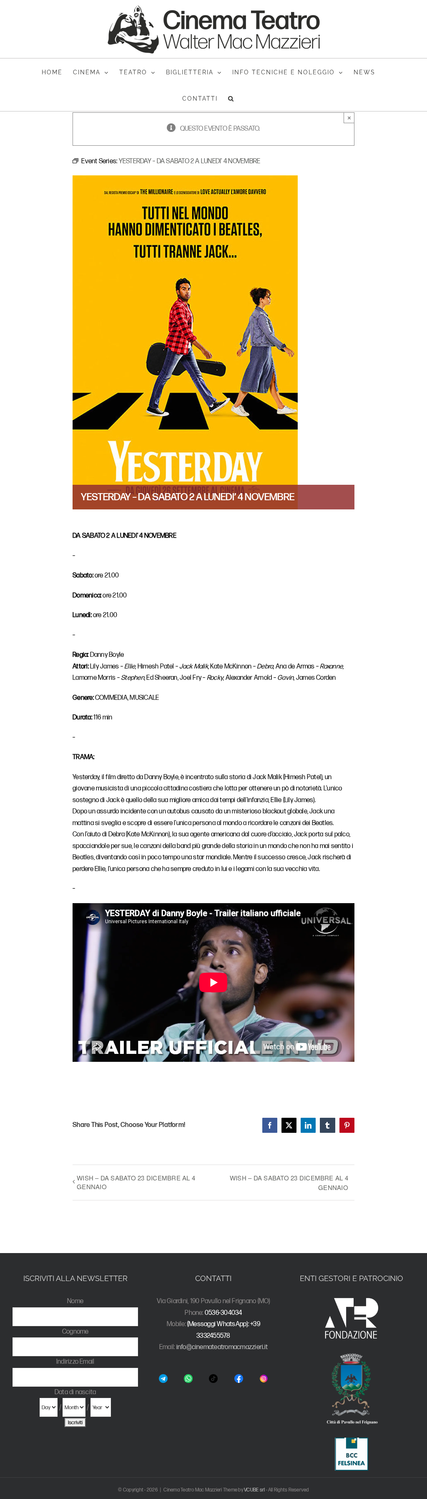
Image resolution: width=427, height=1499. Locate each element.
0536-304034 (223, 1313)
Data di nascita (75, 1392)
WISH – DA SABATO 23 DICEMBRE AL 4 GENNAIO (136, 1182)
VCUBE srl (254, 1490)
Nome (75, 1301)
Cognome (75, 1332)
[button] (231, 98)
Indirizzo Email (75, 1362)
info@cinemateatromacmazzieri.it (222, 1347)
